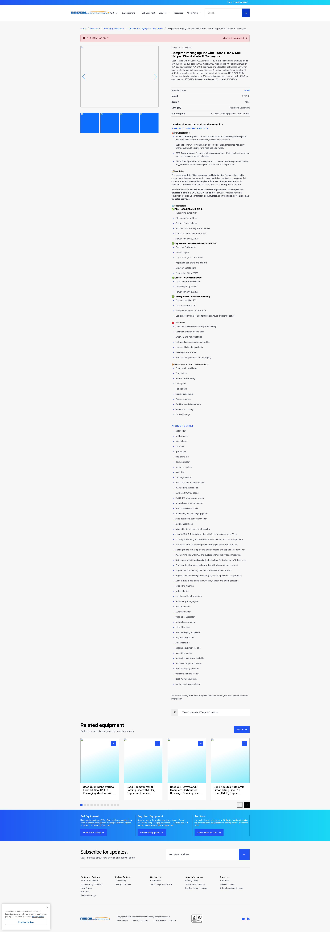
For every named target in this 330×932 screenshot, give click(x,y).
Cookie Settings (159, 920)
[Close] (47, 907)
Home (83, 28)
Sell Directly (120, 880)
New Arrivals (86, 888)
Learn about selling (92, 832)
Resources (178, 13)
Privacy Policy (192, 880)
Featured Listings (88, 895)
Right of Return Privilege (196, 888)
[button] (81, 805)
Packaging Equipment (114, 28)
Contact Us (155, 880)
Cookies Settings (26, 922)
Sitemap (172, 920)
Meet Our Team (227, 884)
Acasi (247, 90)
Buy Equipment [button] (128, 13)
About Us (224, 880)
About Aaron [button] (192, 13)
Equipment (95, 28)
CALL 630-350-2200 (237, 2)
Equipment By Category (92, 884)
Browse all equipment (150, 832)
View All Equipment (89, 880)
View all (240, 729)
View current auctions (207, 832)
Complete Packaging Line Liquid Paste (145, 28)
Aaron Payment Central (161, 884)
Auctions (114, 13)
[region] (26, 917)
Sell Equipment (148, 13)
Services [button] (163, 13)
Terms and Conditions (195, 884)
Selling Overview (123, 884)
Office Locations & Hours (232, 888)
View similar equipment (233, 38)
